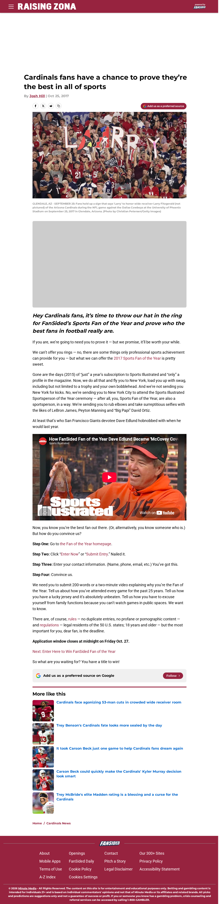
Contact (111, 853)
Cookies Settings (83, 877)
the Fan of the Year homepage (85, 544)
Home (37, 823)
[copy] (59, 106)
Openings (77, 853)
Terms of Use (50, 869)
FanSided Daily (81, 861)
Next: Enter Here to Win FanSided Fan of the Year (74, 651)
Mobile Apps (50, 861)
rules (72, 619)
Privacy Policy (151, 861)
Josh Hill (37, 96)
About (44, 853)
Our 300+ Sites (151, 853)
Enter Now (69, 554)
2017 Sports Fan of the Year (137, 358)
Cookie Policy (80, 869)
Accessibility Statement (159, 869)
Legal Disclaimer (118, 869)
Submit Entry (97, 554)
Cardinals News (58, 823)
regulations (49, 625)
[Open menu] (11, 6)
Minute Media (27, 888)
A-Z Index (47, 877)
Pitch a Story (115, 861)
